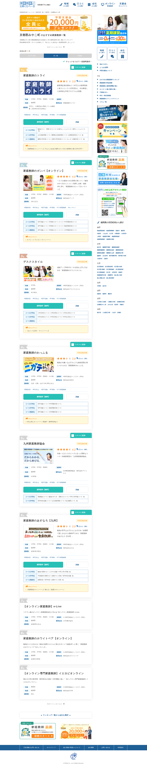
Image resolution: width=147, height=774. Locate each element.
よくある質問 (103, 67)
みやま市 (110, 304)
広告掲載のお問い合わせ (31, 747)
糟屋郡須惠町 (101, 253)
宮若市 (116, 304)
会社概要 (91, 747)
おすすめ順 (32, 56)
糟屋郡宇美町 (106, 247)
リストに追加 (80, 67)
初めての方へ (103, 64)
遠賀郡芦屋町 (106, 236)
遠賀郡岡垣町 (116, 236)
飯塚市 (123, 230)
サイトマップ (51, 747)
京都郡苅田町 (121, 302)
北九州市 (105, 255)
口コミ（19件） (84, 81)
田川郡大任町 (118, 266)
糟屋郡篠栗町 (101, 250)
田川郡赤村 (100, 266)
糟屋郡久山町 (110, 253)
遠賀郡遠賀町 (101, 239)
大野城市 (117, 233)
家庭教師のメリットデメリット (109, 98)
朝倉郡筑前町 (101, 230)
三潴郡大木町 (111, 302)
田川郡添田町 (119, 269)
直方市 (104, 286)
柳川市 (99, 312)
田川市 (108, 272)
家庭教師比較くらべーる (27, 12)
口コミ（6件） (83, 449)
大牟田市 (123, 233)
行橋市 (119, 312)
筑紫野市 (110, 275)
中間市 (99, 286)
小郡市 (99, 236)
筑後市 (120, 272)
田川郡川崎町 (101, 269)
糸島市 (99, 233)
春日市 (99, 247)
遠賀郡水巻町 (110, 239)
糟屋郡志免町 (110, 250)
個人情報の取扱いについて (71, 747)
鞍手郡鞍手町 (113, 255)
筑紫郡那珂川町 (101, 275)
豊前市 (110, 294)
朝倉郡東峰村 (110, 230)
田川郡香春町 (110, 269)
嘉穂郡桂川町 (119, 253)
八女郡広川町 (106, 312)
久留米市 (99, 258)
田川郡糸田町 (109, 266)
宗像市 (122, 304)
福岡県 (47, 12)
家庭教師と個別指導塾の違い (108, 86)
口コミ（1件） (83, 176)
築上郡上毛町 (118, 275)
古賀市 (106, 258)
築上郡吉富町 (110, 278)
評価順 (79, 56)
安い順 (55, 56)
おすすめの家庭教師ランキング (109, 79)
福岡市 (99, 294)
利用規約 (120, 747)
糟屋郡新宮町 (119, 250)
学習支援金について (105, 70)
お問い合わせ (105, 747)
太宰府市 (114, 272)
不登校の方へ (103, 92)
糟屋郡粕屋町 (116, 247)
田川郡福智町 (101, 272)
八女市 (114, 312)
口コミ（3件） (83, 526)
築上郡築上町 (101, 278)
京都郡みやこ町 (101, 304)
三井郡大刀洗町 (101, 302)
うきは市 (105, 233)
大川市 (111, 233)
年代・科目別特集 (105, 95)
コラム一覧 (103, 102)
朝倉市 (118, 230)
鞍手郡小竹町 (122, 255)
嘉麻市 (99, 255)
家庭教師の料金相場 (105, 83)
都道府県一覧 (39, 12)
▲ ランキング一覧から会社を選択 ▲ (56, 715)
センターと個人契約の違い (107, 89)
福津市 (104, 294)
